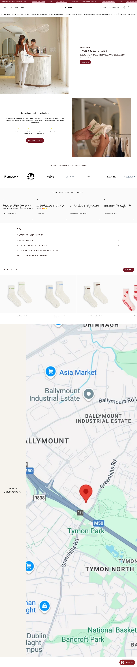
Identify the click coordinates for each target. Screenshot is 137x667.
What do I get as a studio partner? (32, 255)
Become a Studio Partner (38, 1)
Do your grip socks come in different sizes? (37, 250)
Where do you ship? (26, 240)
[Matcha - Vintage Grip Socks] (19, 294)
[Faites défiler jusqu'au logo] (106, 176)
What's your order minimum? (30, 235)
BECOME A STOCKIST (35, 140)
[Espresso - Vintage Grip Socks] (96, 294)
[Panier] (133, 7)
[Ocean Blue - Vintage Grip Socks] (57, 294)
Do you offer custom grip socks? (32, 245)
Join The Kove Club (61, 1)
